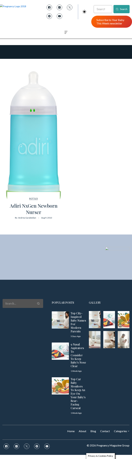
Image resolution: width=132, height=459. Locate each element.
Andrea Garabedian (27, 217)
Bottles (33, 198)
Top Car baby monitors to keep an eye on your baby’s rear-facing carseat (78, 393)
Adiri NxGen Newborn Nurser (33, 208)
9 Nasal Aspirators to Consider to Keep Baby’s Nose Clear (78, 355)
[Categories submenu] (128, 431)
